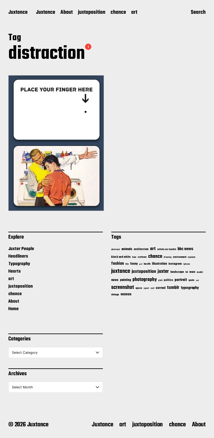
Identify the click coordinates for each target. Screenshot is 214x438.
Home (13, 308)
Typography (19, 263)
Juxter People (21, 248)
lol (186, 272)
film (127, 264)
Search (198, 12)
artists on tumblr (166, 249)
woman (126, 294)
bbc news (185, 249)
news (114, 280)
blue (134, 257)
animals (126, 249)
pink (160, 280)
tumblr (173, 287)
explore (191, 257)
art (134, 12)
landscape (177, 271)
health (147, 264)
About (66, 12)
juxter (163, 271)
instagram (175, 263)
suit (152, 288)
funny (134, 263)
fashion (117, 263)
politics (168, 280)
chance (118, 12)
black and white (121, 257)
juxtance (120, 271)
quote (191, 280)
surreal (161, 288)
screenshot (122, 287)
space (138, 288)
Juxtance (18, 12)
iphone (186, 264)
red (197, 280)
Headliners (18, 256)
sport (146, 288)
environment (179, 257)
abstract (115, 249)
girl (140, 264)
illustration (159, 264)
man (192, 271)
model (200, 272)
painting (125, 280)
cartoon (142, 257)
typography (190, 288)
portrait (181, 280)
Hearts (14, 271)
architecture (141, 249)
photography (144, 279)
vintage (115, 295)
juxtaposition (91, 12)
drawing (168, 257)
